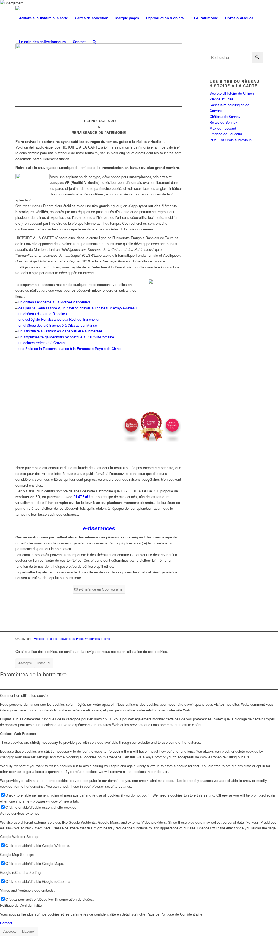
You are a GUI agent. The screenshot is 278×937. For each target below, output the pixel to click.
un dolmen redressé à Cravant (41, 342)
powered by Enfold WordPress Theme (85, 638)
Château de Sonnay (225, 116)
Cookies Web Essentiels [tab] (19, 733)
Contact (6, 922)
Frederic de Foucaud (226, 133)
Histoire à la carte (45, 638)
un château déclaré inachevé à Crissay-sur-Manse (57, 325)
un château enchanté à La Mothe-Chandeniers (54, 301)
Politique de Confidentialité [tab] (21, 905)
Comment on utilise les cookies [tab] (24, 695)
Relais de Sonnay (223, 122)
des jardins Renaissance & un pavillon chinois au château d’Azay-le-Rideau (77, 307)
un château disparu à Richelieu (42, 313)
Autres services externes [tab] (19, 813)
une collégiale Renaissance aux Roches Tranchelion (59, 319)
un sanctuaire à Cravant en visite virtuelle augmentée (60, 330)
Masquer (43, 662)
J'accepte (25, 662)
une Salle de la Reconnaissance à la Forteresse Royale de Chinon (70, 348)
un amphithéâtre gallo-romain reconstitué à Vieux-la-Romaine (66, 336)
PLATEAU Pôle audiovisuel (231, 139)
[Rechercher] (94, 42)
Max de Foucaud (223, 128)
